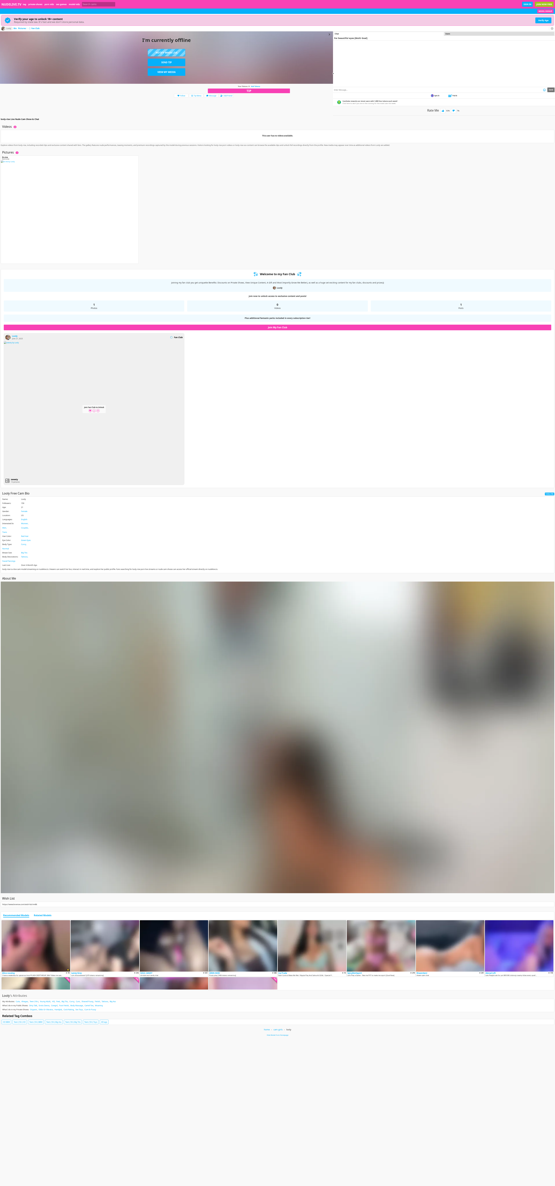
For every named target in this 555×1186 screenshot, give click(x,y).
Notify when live (166, 52)
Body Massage (76, 1005)
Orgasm (33, 1009)
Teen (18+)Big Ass (53, 1022)
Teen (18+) (34, 1001)
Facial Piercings (8, 561)
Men (4, 527)
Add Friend (228, 95)
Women (24, 523)
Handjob (58, 1009)
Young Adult (45, 1001)
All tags (104, 1022)
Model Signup (545, 11)
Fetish (97, 1001)
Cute (18, 1001)
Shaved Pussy (87, 1001)
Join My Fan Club (277, 327)
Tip (249, 91)
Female (24, 511)
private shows (35, 4)
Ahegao (24, 1001)
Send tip (166, 62)
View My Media (166, 72)
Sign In (527, 4)
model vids (74, 4)
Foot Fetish (64, 1005)
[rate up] (442, 110)
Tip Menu (197, 95)
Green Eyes (26, 540)
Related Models (42, 915)
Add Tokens (255, 86)
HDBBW (6, 1022)
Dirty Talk (33, 1005)
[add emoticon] (544, 90)
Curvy (23, 544)
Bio (15, 28)
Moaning (99, 1005)
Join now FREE (544, 4)
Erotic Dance (44, 1005)
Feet (58, 1001)
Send (551, 90)
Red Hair (24, 536)
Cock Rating (69, 1009)
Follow (182, 95)
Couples (24, 527)
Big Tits (24, 552)
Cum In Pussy (90, 1009)
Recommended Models (16, 915)
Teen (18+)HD (20, 1022)
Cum (78, 1001)
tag (24, 4)
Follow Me (550, 494)
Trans (4, 532)
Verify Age (543, 20)
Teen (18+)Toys (90, 1022)
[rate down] (453, 110)
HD (53, 1001)
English (24, 519)
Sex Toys (79, 1009)
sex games (61, 4)
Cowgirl (54, 1005)
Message (212, 95)
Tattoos (24, 556)
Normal (5, 548)
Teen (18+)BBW (35, 1022)
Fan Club (35, 28)
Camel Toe (89, 1005)
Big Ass (113, 1001)
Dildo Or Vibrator (46, 1009)
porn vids (49, 4)
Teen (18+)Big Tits (73, 1022)
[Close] (552, 28)
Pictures (22, 28)
